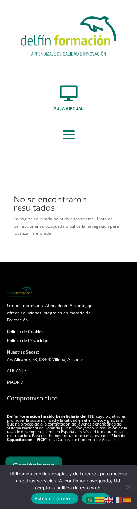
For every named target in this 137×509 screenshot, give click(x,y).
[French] (118, 500)
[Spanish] (127, 500)
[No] (128, 486)
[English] (108, 500)
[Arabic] (90, 500)
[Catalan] (99, 500)
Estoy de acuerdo (55, 498)
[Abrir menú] (68, 134)
